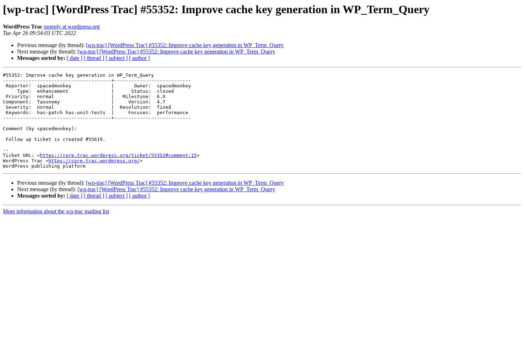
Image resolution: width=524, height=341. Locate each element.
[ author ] (139, 58)
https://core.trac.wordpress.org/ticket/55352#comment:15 (118, 155)
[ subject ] (117, 58)
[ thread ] (94, 58)
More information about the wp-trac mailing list (56, 211)
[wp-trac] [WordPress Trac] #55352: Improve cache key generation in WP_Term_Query (185, 45)
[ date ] (74, 58)
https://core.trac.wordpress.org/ (94, 160)
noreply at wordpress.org (72, 27)
